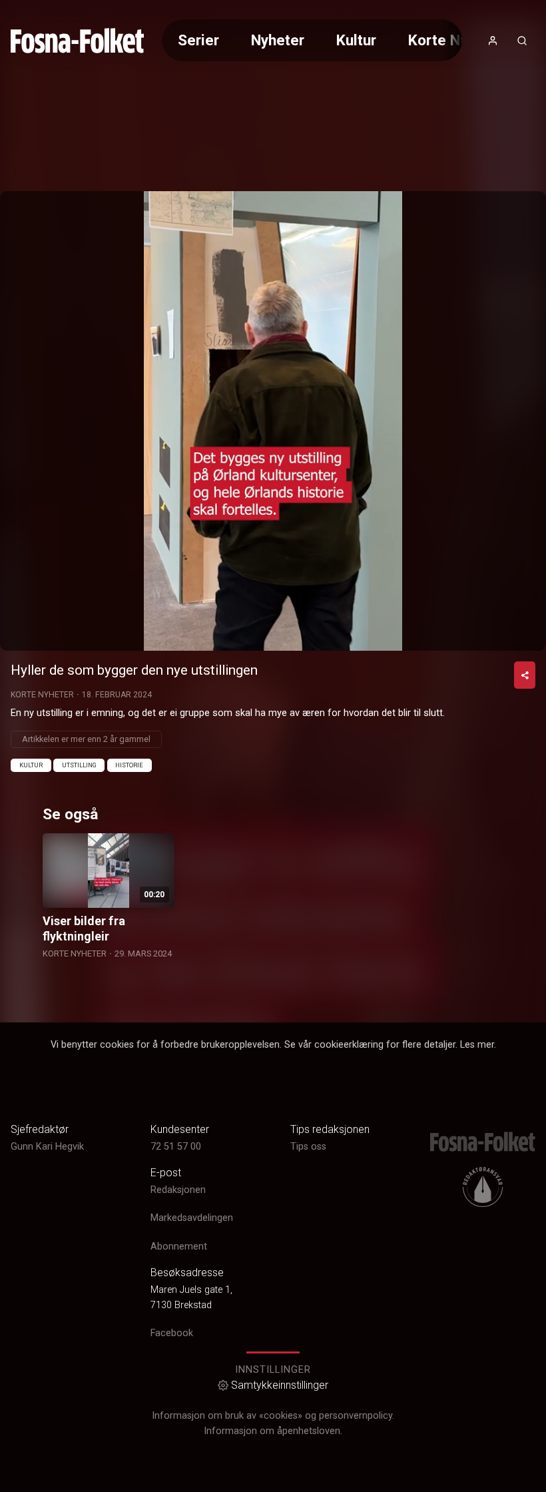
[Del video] (524, 675)
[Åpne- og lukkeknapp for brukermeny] (492, 40)
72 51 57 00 (175, 1146)
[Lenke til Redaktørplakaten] (483, 1187)
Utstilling (79, 765)
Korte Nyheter (455, 40)
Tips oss (308, 1146)
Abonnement (178, 1246)
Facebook (171, 1333)
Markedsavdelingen (191, 1218)
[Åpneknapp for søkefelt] (522, 40)
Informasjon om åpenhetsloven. (273, 1431)
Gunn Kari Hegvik (47, 1146)
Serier (198, 40)
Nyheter (277, 40)
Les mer (477, 1044)
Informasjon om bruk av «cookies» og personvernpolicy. (273, 1415)
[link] (77, 40)
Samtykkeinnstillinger (279, 1385)
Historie (129, 765)
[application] (273, 421)
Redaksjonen (178, 1190)
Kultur (356, 40)
